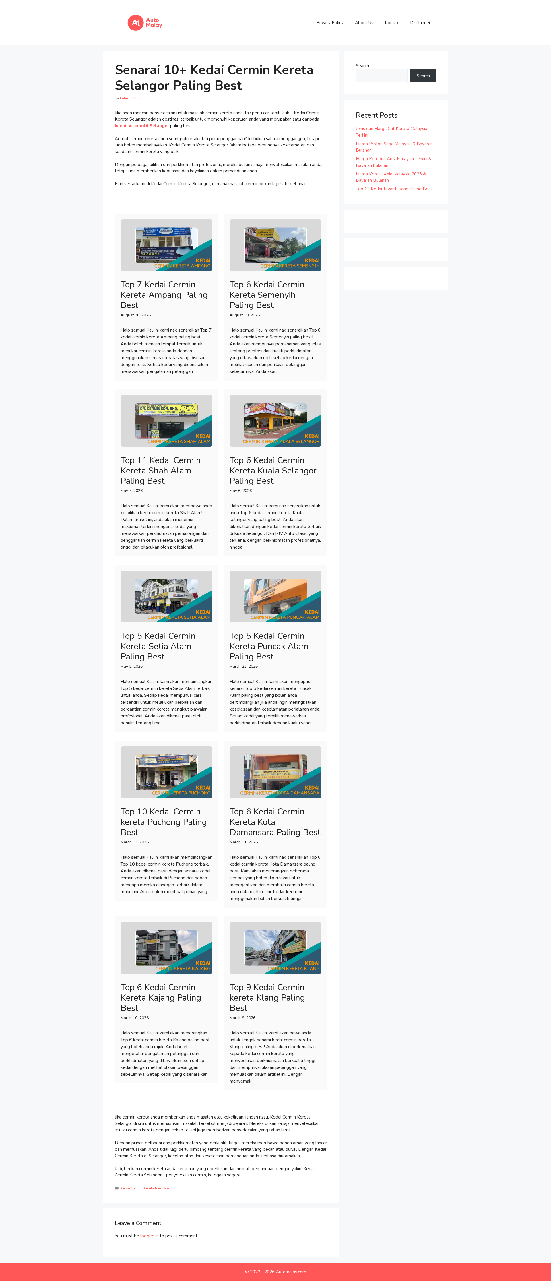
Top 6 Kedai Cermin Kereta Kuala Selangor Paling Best (273, 470)
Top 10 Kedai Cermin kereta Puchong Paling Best (164, 822)
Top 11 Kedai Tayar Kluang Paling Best (394, 189)
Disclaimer (420, 23)
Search (362, 66)
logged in (149, 1236)
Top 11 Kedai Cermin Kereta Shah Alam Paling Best (161, 470)
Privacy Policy (330, 23)
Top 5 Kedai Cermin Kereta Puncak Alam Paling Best (269, 646)
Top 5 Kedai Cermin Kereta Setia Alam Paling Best (158, 646)
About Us (364, 23)
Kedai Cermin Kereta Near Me (145, 1188)
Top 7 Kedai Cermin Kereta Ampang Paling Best (164, 295)
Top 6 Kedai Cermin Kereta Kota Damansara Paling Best (275, 822)
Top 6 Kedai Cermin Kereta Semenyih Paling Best (267, 295)
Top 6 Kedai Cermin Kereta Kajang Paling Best (161, 998)
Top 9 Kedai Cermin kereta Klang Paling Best (267, 998)
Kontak (392, 23)
